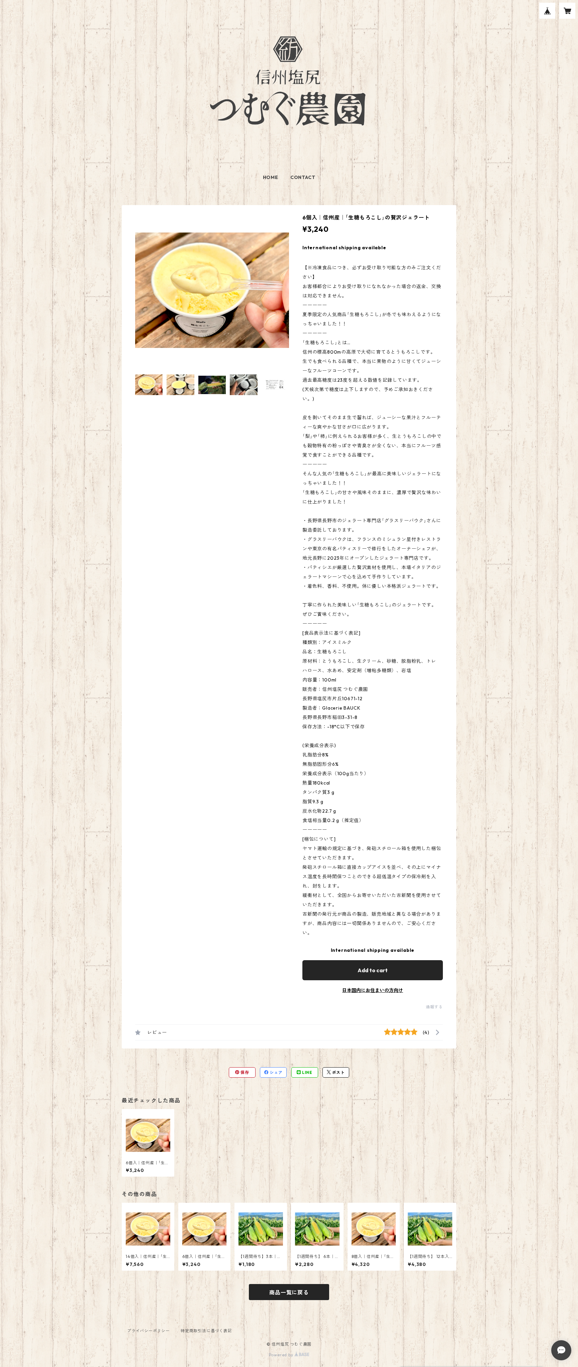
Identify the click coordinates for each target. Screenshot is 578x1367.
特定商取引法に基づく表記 (206, 1330)
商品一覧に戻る (289, 1292)
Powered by (282, 1354)
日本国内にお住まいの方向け (372, 990)
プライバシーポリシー (148, 1330)
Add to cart (373, 970)
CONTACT (302, 177)
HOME (270, 177)
